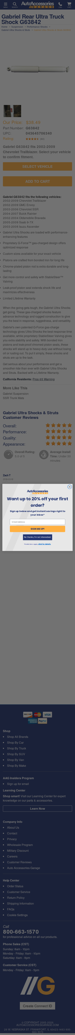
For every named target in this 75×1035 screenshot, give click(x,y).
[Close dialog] (70, 487)
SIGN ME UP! (38, 529)
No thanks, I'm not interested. (37, 537)
